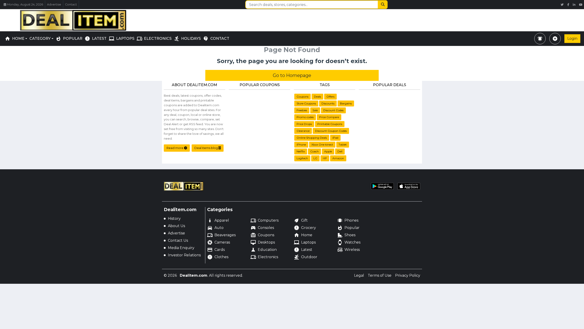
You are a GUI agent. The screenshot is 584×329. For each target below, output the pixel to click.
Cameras (218, 242)
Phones (347, 220)
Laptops (305, 242)
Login (572, 38)
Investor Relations (184, 255)
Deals (317, 96)
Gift (301, 220)
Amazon (338, 158)
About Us (176, 226)
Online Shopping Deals (312, 137)
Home (14, 38)
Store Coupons (306, 103)
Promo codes (305, 117)
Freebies (302, 110)
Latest (303, 249)
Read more (175, 148)
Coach (314, 151)
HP (325, 158)
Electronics (264, 257)
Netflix (301, 151)
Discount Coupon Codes (331, 131)
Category (40, 38)
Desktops (262, 242)
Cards (216, 249)
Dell (339, 151)
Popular (348, 228)
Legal (359, 275)
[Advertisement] (292, 19)
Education (263, 249)
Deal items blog (206, 148)
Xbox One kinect (322, 144)
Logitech (302, 158)
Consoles (262, 228)
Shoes (346, 235)
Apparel (218, 220)
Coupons (302, 96)
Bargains (346, 103)
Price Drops (304, 124)
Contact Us (178, 240)
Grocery (305, 228)
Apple (328, 151)
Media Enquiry (181, 248)
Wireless (348, 249)
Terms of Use (379, 275)
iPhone (301, 144)
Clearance (303, 131)
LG (315, 158)
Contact (71, 4)
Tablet (343, 144)
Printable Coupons (329, 124)
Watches (348, 242)
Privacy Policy (407, 275)
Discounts (327, 103)
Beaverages (221, 235)
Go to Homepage (292, 75)
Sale (315, 110)
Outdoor (305, 257)
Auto (215, 228)
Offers (330, 96)
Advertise (54, 4)
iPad (335, 137)
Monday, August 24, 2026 (25, 4)
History (174, 218)
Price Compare (329, 117)
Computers (264, 220)
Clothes (217, 257)
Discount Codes (333, 110)
